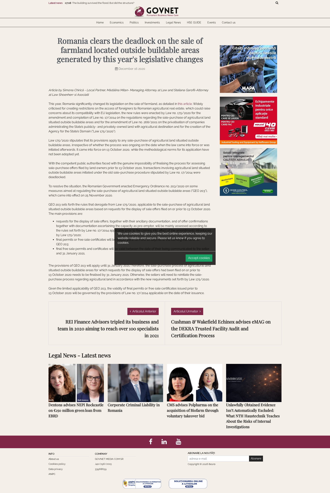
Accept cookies (199, 258)
